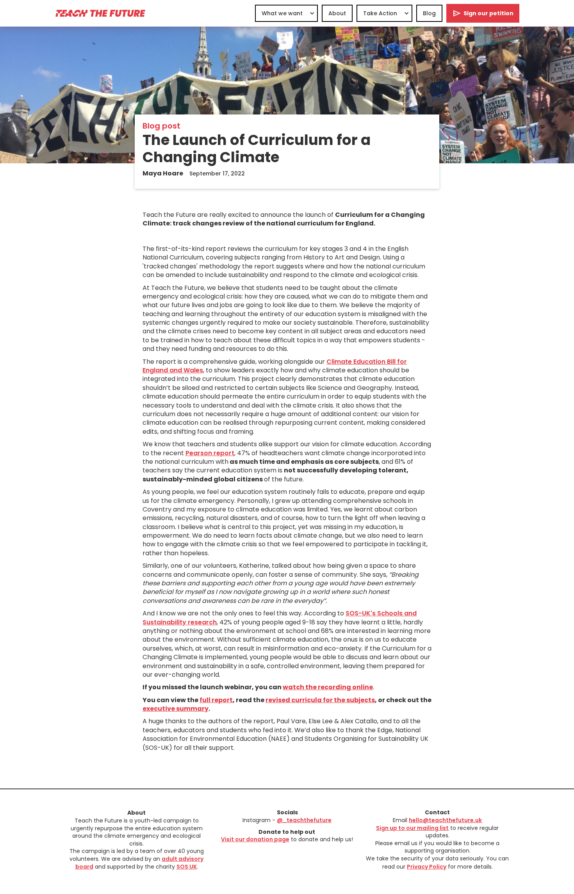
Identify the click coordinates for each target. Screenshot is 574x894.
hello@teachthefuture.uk (445, 820)
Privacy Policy (426, 867)
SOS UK (186, 867)
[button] (286, 13)
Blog (429, 13)
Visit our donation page (255, 839)
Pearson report (209, 453)
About (337, 13)
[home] (100, 13)
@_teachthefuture (304, 820)
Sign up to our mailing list (412, 828)
